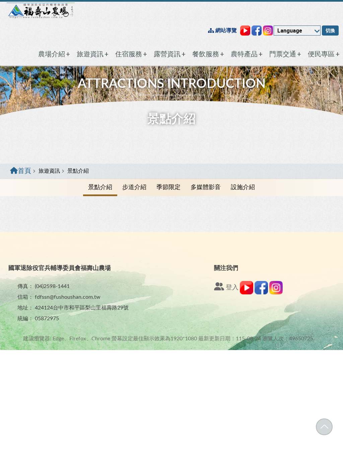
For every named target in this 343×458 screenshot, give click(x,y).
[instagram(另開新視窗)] (276, 292)
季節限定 (168, 187)
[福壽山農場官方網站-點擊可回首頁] (41, 11)
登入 (231, 287)
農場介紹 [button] (54, 54)
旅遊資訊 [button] (93, 54)
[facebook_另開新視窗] (256, 30)
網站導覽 (225, 30)
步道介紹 (134, 187)
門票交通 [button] (285, 54)
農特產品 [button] (247, 54)
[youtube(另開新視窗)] (246, 292)
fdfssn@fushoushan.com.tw (67, 297)
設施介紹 (243, 187)
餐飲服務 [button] (208, 54)
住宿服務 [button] (131, 54)
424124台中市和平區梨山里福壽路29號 (82, 307)
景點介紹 (100, 187)
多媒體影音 (206, 187)
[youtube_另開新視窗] (245, 30)
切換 (330, 30)
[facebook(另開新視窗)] (261, 292)
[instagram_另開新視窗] (268, 30)
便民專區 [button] (324, 54)
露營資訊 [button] (170, 54)
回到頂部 (324, 426)
